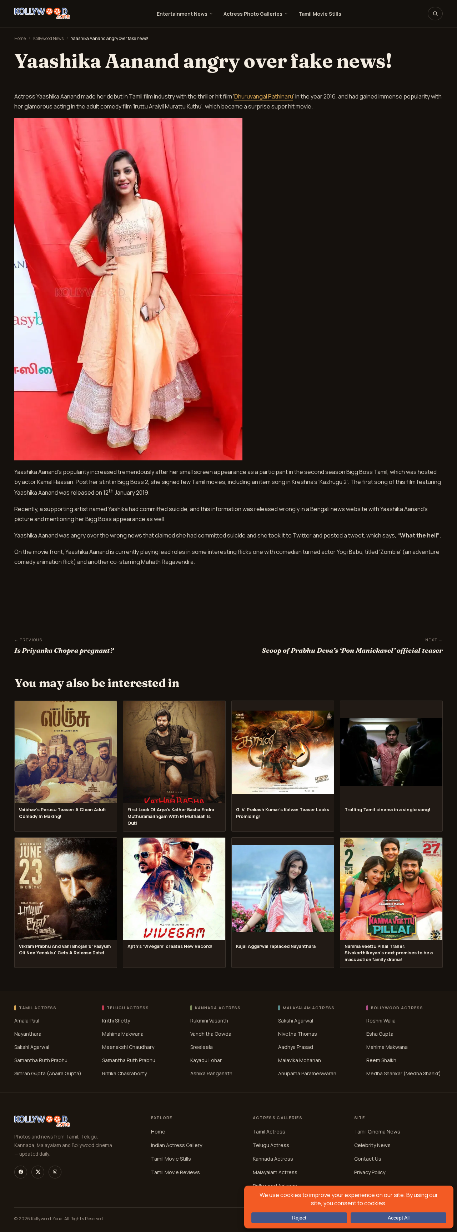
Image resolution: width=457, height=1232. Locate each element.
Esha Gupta (379, 1033)
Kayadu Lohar (206, 1060)
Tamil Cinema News (377, 1131)
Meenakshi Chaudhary (128, 1047)
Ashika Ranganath (211, 1073)
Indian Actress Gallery (176, 1145)
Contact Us (367, 1158)
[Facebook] (20, 1172)
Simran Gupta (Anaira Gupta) (47, 1073)
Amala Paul (26, 1020)
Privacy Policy (369, 1172)
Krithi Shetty (116, 1020)
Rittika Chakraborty (124, 1073)
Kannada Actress (273, 1158)
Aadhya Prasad (295, 1047)
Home (20, 38)
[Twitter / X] (37, 1172)
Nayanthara (27, 1033)
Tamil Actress (269, 1131)
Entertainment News (182, 13)
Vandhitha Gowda (210, 1033)
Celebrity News (372, 1145)
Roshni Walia (381, 1020)
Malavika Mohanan (299, 1060)
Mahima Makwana (123, 1033)
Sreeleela (201, 1047)
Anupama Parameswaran (307, 1073)
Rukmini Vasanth (209, 1020)
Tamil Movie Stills (319, 13)
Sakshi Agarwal (31, 1047)
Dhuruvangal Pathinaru (263, 96)
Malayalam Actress (275, 1172)
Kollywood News (48, 38)
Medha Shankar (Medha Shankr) (403, 1073)
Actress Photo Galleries (253, 13)
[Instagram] (55, 1172)
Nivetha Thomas (297, 1033)
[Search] (435, 13)
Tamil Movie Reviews (175, 1172)
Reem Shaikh (381, 1060)
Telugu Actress (271, 1145)
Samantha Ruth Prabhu (40, 1060)
